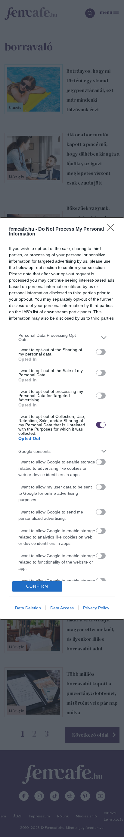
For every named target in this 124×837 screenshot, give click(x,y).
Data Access (62, 607)
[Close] (112, 229)
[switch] (101, 352)
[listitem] (62, 337)
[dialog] (62, 418)
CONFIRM (37, 586)
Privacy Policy (96, 607)
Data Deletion (28, 607)
